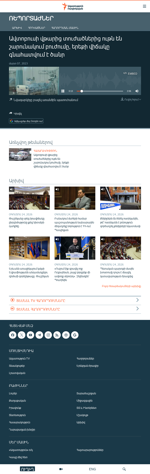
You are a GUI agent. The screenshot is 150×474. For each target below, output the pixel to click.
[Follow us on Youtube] (30, 335)
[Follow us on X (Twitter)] (21, 335)
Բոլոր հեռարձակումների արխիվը (121, 286)
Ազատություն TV (19, 358)
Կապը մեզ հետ (18, 457)
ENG (92, 469)
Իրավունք (15, 407)
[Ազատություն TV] (61, 469)
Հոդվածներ (36, 27)
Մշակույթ (82, 415)
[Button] (15, 114)
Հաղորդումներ (85, 358)
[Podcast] (66, 335)
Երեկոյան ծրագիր (87, 365)
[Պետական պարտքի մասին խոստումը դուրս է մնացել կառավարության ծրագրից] (120, 248)
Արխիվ (17, 27)
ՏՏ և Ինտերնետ (86, 407)
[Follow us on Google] (75, 335)
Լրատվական (17, 373)
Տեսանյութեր (17, 365)
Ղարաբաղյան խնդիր (22, 429)
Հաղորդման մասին (65, 27)
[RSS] (57, 335)
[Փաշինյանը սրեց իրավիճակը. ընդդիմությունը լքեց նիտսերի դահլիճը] (29, 198)
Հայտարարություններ (90, 449)
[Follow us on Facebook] (12, 335)
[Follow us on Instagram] (48, 335)
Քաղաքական (17, 400)
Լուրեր (13, 393)
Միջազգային (84, 400)
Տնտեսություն (17, 415)
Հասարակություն (45, 150)
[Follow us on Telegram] (39, 335)
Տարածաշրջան (86, 393)
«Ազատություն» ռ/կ (21, 449)
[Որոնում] (124, 469)
